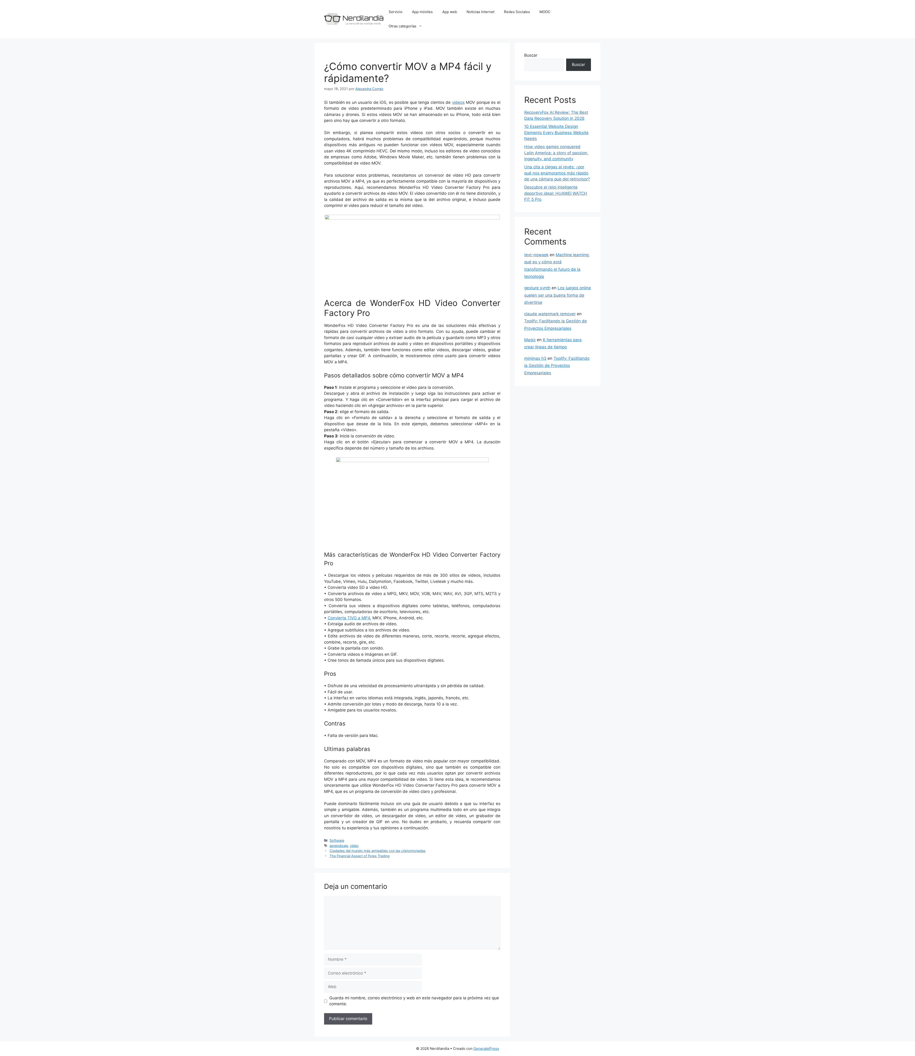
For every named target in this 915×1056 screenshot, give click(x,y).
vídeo (354, 846)
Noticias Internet (480, 12)
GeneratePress (486, 1048)
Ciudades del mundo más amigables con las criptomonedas (378, 851)
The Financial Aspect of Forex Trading (360, 856)
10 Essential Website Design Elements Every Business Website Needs (556, 132)
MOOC (544, 12)
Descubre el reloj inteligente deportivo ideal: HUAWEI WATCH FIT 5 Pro (555, 193)
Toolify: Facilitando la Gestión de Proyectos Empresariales (557, 365)
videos (458, 102)
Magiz (530, 339)
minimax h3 (535, 358)
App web (449, 12)
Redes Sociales (517, 12)
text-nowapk (536, 254)
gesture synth (537, 287)
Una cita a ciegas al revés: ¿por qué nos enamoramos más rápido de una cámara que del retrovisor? (557, 173)
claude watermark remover (550, 313)
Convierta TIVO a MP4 (349, 618)
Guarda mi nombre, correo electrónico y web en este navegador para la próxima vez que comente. (414, 1001)
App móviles (422, 12)
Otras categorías (402, 26)
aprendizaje (339, 846)
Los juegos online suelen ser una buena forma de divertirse (557, 295)
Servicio (395, 12)
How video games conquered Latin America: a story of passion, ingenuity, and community (556, 152)
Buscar (530, 55)
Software (337, 840)
